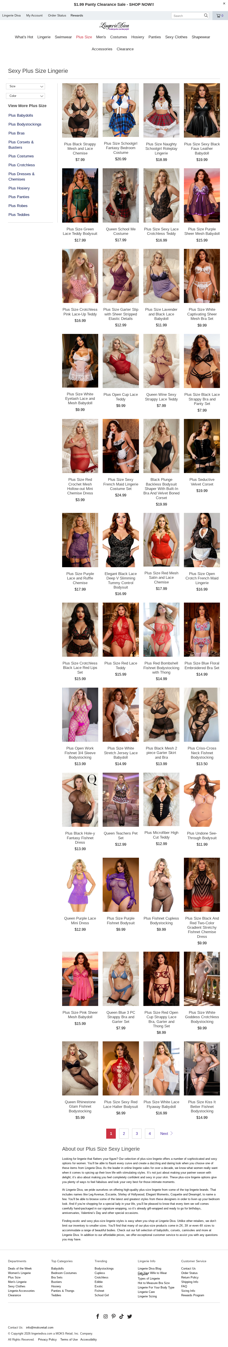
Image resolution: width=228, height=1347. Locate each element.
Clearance (14, 1295)
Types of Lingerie (149, 1278)
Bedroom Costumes (64, 1273)
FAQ (184, 1286)
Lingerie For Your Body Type (156, 1287)
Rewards (77, 15)
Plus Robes (18, 206)
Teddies (56, 1295)
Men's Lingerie (17, 1282)
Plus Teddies (19, 215)
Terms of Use (69, 1339)
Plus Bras (16, 133)
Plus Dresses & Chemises (21, 176)
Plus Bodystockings (24, 124)
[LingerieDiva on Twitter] (129, 1317)
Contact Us (188, 1268)
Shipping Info (189, 1282)
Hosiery (56, 1286)
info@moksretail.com (39, 1327)
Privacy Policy (47, 1339)
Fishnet (99, 1290)
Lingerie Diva (11, 15)
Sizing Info (188, 1290)
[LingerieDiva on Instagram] (105, 1317)
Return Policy (190, 1277)
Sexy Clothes (16, 1286)
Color (13, 96)
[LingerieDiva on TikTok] (121, 1317)
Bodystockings (104, 1268)
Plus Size (14, 1277)
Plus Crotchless (21, 165)
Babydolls (57, 1268)
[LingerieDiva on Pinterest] (113, 1317)
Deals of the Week (20, 1268)
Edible (99, 1282)
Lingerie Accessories (21, 1290)
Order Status (57, 15)
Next (164, 1134)
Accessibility (88, 1339)
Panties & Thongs (62, 1290)
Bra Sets (57, 1277)
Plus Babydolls (20, 115)
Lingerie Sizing (147, 1296)
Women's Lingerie (19, 1273)
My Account (34, 15)
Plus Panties (18, 197)
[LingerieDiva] (114, 26)
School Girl (102, 1295)
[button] (24, 37)
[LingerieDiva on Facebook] (97, 1317)
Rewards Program (192, 1295)
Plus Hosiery (19, 188)
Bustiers (56, 1282)
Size (12, 86)
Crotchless (101, 1277)
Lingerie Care (146, 1292)
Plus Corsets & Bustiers (21, 145)
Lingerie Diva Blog (149, 1268)
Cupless (100, 1273)
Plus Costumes (21, 156)
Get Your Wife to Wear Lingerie (152, 1273)
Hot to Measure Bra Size (154, 1283)
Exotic (99, 1286)
